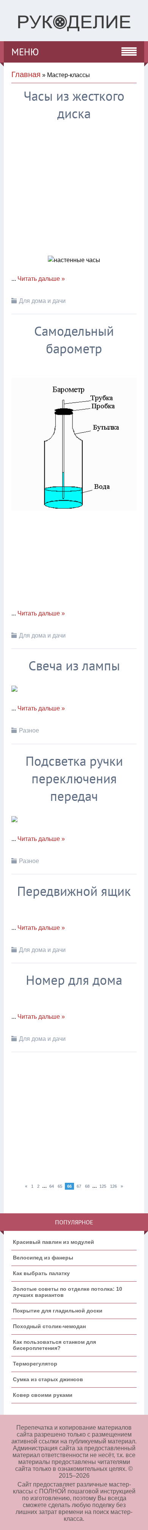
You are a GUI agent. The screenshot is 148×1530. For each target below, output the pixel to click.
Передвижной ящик (74, 891)
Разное (29, 730)
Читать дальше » (41, 278)
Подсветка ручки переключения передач (74, 778)
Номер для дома (74, 980)
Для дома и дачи (42, 301)
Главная (26, 74)
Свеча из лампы (74, 665)
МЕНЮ (25, 52)
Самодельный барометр (74, 339)
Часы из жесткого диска (74, 104)
